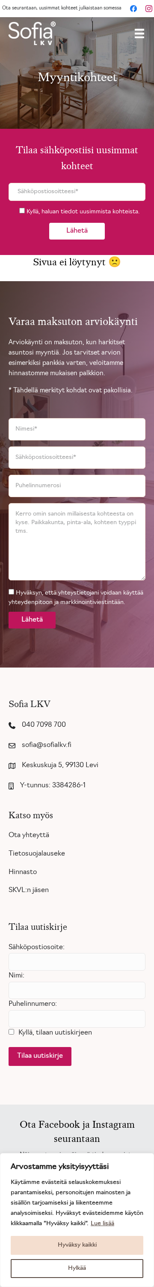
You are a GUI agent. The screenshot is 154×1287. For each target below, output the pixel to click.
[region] (77, 1220)
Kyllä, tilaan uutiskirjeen (55, 1032)
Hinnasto (23, 872)
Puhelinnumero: (33, 1004)
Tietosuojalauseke (37, 853)
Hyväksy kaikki (77, 1245)
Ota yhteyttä (29, 835)
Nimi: (16, 975)
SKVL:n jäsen (29, 890)
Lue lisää (102, 1223)
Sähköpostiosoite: (37, 947)
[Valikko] (139, 33)
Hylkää (77, 1268)
